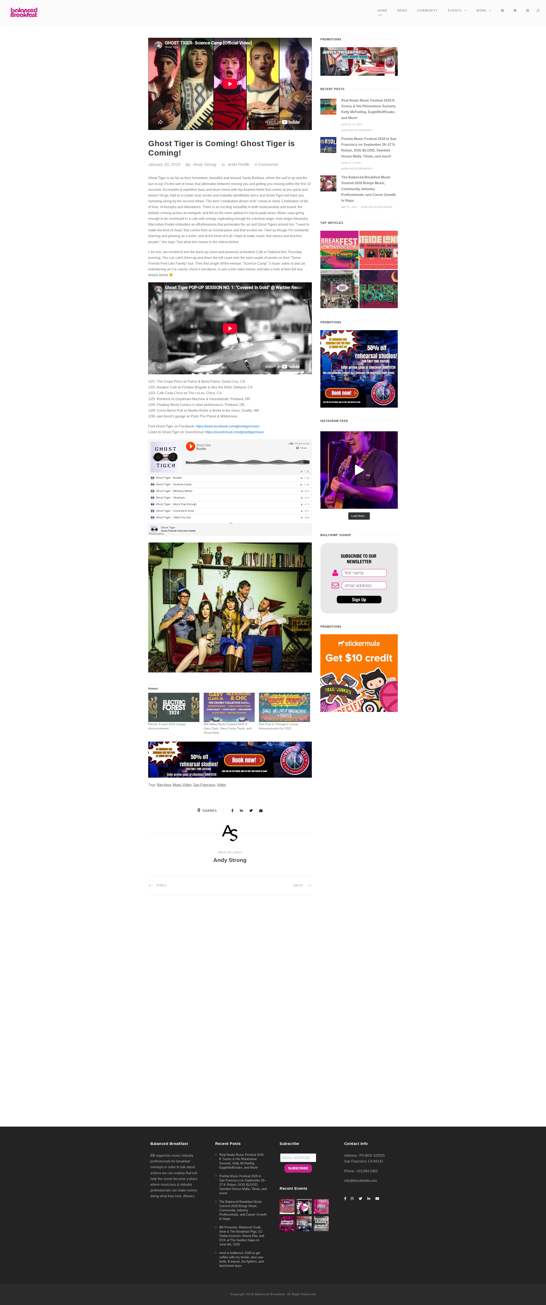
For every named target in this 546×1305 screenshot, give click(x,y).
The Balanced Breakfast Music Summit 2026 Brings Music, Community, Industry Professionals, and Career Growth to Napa (368, 188)
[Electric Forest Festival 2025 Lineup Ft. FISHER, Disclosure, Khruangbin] (378, 289)
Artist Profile (239, 164)
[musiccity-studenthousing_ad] (359, 61)
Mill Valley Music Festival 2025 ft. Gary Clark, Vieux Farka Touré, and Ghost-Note (227, 728)
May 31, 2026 (349, 207)
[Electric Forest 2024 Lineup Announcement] (173, 707)
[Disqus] (230, 960)
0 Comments (266, 164)
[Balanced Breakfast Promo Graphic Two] (230, 759)
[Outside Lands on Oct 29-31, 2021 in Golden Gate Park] (378, 250)
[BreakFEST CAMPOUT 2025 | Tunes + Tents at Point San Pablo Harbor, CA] (339, 250)
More (481, 10)
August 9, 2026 (351, 163)
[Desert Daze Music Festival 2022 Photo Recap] (339, 289)
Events (455, 10)
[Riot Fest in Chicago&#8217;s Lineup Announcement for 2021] (284, 707)
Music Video (182, 785)
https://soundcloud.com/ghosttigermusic (234, 432)
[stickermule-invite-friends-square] (359, 673)
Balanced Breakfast (358, 130)
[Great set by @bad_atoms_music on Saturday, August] (359, 470)
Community (427, 10)
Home (383, 10)
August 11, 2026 (351, 124)
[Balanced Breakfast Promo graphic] (359, 368)
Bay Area (164, 785)
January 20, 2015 (164, 164)
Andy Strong (204, 164)
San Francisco (204, 785)
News (402, 10)
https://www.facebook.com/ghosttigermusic (228, 426)
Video (221, 785)
